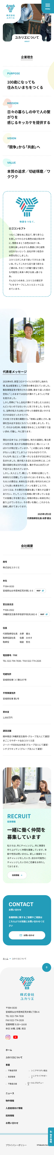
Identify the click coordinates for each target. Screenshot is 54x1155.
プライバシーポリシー (16, 1145)
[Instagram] (8, 1037)
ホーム (5, 958)
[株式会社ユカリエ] (10, 11)
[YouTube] (15, 1037)
